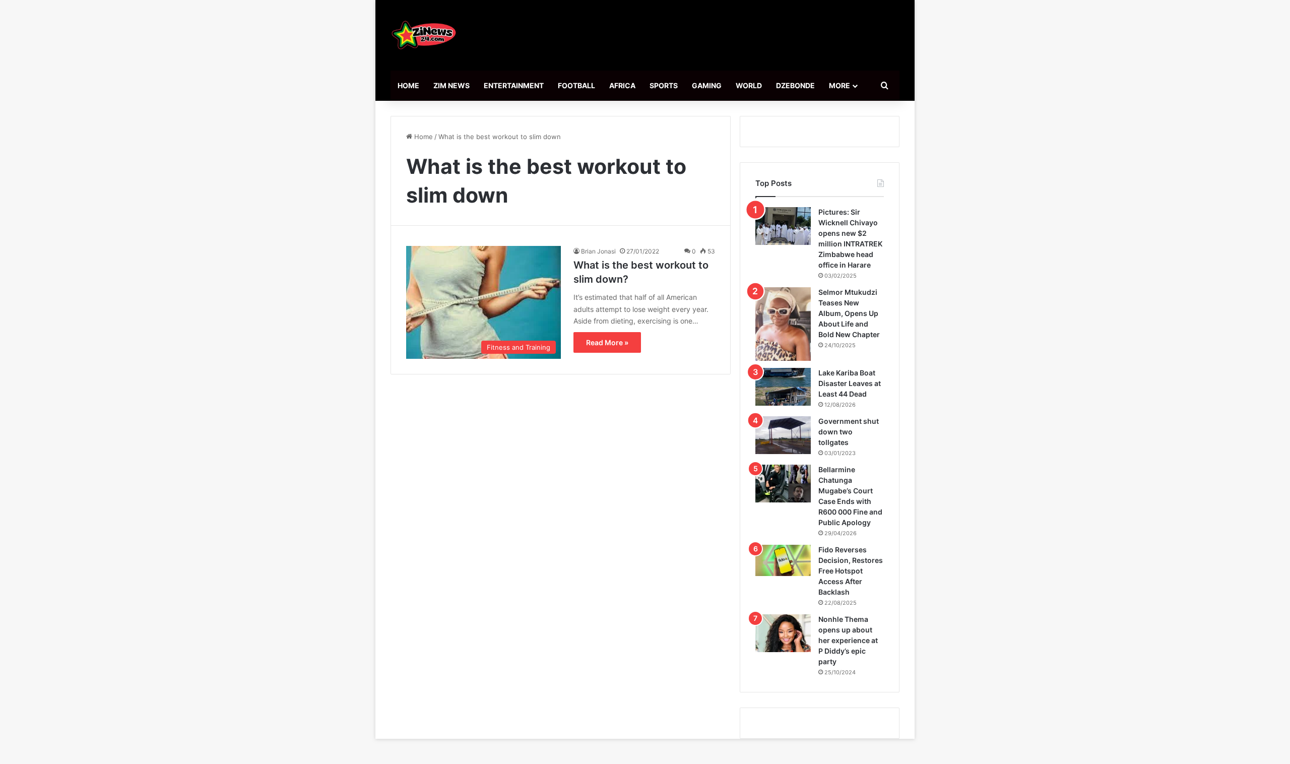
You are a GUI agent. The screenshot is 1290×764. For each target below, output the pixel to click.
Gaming (707, 85)
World (749, 85)
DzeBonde (795, 85)
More (839, 85)
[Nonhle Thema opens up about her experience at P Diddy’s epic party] (783, 633)
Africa (622, 85)
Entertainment (514, 85)
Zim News (451, 85)
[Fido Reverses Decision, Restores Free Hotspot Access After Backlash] (783, 560)
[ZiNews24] (424, 35)
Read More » (607, 342)
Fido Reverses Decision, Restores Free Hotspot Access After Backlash (850, 570)
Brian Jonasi (598, 251)
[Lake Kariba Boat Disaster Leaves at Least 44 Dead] (783, 387)
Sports (664, 85)
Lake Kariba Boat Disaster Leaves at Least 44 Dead (849, 383)
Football (576, 85)
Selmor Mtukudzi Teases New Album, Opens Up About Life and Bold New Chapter (849, 313)
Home (408, 85)
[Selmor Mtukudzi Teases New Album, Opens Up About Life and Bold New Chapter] (783, 324)
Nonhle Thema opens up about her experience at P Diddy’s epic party (848, 640)
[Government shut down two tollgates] (783, 435)
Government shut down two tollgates (848, 432)
